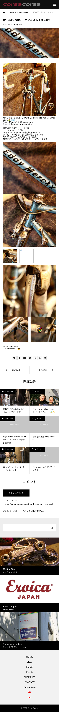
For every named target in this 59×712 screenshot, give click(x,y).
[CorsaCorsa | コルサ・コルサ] (22, 4)
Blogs (29, 662)
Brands (29, 667)
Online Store (30, 687)
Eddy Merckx (19, 24)
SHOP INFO (29, 677)
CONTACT (30, 682)
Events (29, 672)
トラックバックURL (10, 500)
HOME (29, 657)
